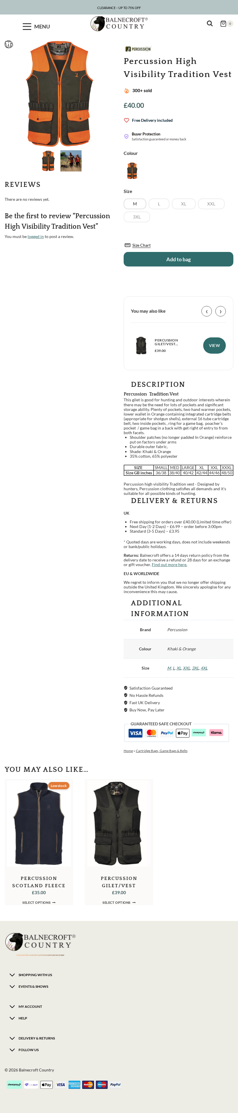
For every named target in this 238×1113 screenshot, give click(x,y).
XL (178, 667)
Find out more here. (169, 564)
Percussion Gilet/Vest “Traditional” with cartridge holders (174, 346)
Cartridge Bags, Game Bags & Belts (161, 751)
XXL (186, 667)
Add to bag (178, 259)
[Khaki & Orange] (132, 171)
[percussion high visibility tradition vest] (59, 94)
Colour (131, 153)
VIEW (214, 345)
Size (128, 191)
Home (128, 751)
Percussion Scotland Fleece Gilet (39, 886)
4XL (204, 667)
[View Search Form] (211, 23)
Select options (36, 902)
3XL (195, 667)
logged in (36, 236)
